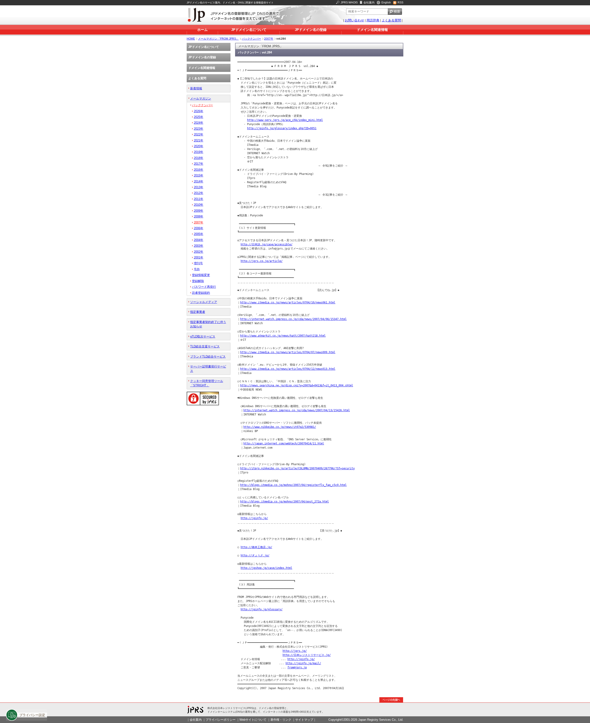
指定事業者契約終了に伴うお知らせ (208, 324)
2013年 (198, 187)
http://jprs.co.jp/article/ (262, 261)
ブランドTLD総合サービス (208, 356)
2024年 (198, 122)
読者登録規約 (201, 292)
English (386, 2)
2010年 (198, 204)
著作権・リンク (280, 719)
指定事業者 (197, 312)
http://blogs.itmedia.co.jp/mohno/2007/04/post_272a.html (284, 501)
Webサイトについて (252, 719)
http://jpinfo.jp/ (254, 518)
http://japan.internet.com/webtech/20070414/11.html (283, 443)
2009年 (198, 210)
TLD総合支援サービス (205, 346)
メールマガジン (200, 98)
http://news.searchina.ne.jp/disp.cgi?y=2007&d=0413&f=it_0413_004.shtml (296, 385)
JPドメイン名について (248, 30)
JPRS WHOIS (349, 2)
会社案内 (369, 2)
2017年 (198, 163)
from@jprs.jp (297, 667)
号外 (197, 269)
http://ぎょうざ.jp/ (255, 555)
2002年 (198, 251)
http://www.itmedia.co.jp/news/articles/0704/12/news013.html (287, 368)
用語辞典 (372, 20)
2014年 (198, 181)
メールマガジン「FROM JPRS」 (218, 38)
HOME (191, 38)
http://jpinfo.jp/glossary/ (262, 609)
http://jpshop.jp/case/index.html (266, 568)
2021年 (198, 140)
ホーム (202, 30)
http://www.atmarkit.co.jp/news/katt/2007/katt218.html (283, 335)
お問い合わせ (354, 20)
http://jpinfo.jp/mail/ (303, 663)
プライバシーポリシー (221, 719)
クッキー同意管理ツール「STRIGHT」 (206, 383)
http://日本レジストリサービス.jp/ (307, 655)
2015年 (198, 175)
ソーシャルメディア (203, 302)
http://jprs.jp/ (295, 650)
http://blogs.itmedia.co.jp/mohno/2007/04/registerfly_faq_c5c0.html (293, 485)
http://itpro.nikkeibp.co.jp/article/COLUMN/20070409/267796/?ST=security (297, 468)
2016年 (198, 169)
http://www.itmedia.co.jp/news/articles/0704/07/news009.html (287, 352)
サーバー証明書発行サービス (208, 369)
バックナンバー (251, 38)
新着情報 (196, 88)
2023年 (198, 128)
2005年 (198, 234)
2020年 (198, 146)
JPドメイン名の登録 (311, 30)
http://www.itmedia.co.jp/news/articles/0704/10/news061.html (287, 302)
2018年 (198, 158)
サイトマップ (304, 719)
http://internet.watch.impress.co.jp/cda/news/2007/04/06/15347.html (293, 319)
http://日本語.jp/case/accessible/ (266, 244)
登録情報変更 (201, 275)
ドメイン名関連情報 (372, 30)
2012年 (198, 193)
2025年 (198, 117)
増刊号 (198, 263)
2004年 (198, 240)
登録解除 (198, 281)
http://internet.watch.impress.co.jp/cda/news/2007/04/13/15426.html (296, 410)
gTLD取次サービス (202, 336)
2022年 (198, 134)
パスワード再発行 (204, 286)
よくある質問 (391, 20)
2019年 (198, 152)
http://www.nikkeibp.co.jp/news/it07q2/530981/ (279, 427)
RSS (400, 2)
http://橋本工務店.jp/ (256, 547)
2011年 (198, 199)
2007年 (268, 38)
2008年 (198, 216)
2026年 (198, 111)
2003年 (198, 245)
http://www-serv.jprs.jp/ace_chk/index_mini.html (285, 120)
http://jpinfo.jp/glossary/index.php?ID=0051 (281, 128)
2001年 (198, 257)
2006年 (198, 228)
